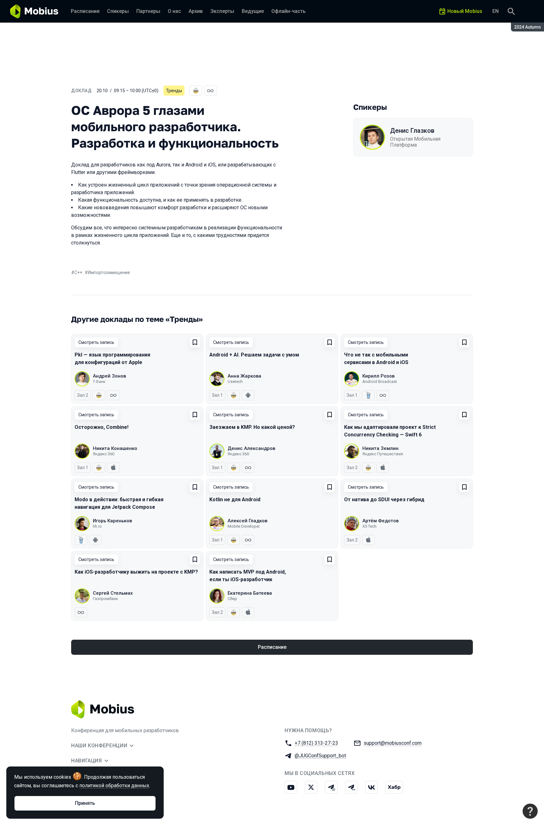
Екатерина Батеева (250, 593)
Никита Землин (380, 448)
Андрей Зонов (109, 376)
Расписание (272, 647)
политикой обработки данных (114, 786)
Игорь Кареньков (112, 520)
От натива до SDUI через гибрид (384, 499)
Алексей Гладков (247, 520)
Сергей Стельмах (113, 593)
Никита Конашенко (115, 448)
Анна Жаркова (244, 376)
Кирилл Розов (378, 376)
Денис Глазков (412, 130)
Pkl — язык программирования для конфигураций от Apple (112, 358)
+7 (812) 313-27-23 (316, 743)
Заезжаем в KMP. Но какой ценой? (252, 427)
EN (495, 11)
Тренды (174, 90)
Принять (85, 803)
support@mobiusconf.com (393, 743)
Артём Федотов (380, 520)
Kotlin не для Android (234, 499)
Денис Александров (251, 448)
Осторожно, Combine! (101, 427)
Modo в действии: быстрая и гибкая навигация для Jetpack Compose (119, 503)
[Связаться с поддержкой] (530, 811)
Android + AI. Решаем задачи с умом (254, 355)
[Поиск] (511, 11)
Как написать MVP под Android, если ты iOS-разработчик (247, 575)
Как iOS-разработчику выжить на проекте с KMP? (136, 572)
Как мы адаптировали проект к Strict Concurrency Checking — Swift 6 (390, 431)
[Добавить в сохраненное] (195, 342)
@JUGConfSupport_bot (320, 756)
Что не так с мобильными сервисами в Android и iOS (376, 358)
